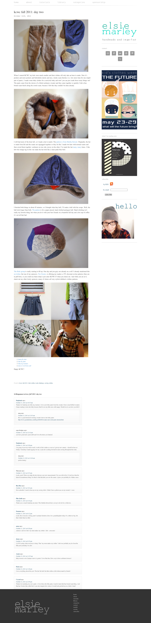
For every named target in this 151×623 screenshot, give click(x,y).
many (75, 147)
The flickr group (19, 271)
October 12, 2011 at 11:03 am (26, 415)
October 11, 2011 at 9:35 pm (24, 541)
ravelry (75, 609)
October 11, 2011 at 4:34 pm (24, 501)
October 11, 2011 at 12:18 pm (24, 432)
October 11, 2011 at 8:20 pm (24, 528)
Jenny (18, 539)
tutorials (44, 2)
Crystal (18, 579)
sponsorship (98, 2)
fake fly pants (22, 361)
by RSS (106, 184)
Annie (18, 554)
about (29, 2)
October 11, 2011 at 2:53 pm (24, 473)
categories (79, 2)
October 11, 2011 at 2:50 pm (24, 445)
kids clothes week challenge (36, 383)
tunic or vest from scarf (24, 366)
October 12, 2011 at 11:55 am (24, 556)
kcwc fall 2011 (23, 383)
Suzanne (18, 511)
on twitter (17, 274)
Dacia (17, 567)
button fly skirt (22, 359)
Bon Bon (18, 486)
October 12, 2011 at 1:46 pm (24, 569)
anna (17, 526)
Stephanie (19, 400)
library (61, 2)
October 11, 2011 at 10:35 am (24, 403)
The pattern (36, 210)
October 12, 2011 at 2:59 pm (24, 582)
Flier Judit (19, 498)
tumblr (75, 607)
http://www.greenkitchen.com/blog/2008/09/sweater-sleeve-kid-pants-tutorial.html (41, 420)
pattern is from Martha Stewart (66, 142)
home (16, 2)
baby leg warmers (23, 363)
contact (75, 605)
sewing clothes (49, 383)
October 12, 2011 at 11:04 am (26, 458)
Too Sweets (42, 274)
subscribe (76, 611)
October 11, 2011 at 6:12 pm (24, 513)
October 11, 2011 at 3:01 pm (24, 488)
